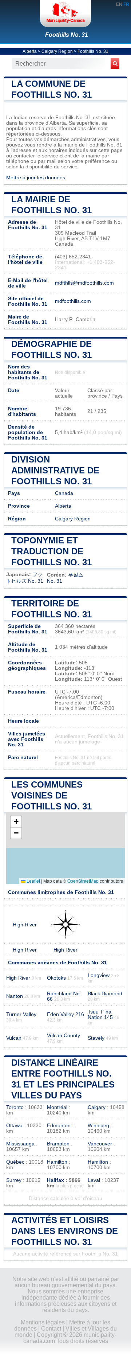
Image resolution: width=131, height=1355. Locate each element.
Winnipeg (98, 1125)
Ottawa (14, 1125)
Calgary (97, 1107)
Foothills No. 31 (66, 35)
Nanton (14, 996)
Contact (51, 1328)
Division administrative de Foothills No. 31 (55, 470)
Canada (64, 493)
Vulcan (13, 1038)
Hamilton (57, 1162)
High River (25, 925)
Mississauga (20, 1144)
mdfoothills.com (73, 301)
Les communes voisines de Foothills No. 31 (51, 795)
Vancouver (100, 1144)
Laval (94, 1180)
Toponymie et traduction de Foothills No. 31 (51, 551)
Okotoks (56, 978)
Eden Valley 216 (65, 1014)
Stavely (96, 1038)
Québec (15, 1162)
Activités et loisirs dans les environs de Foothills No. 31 (64, 1231)
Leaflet (32, 881)
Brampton (58, 1144)
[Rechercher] (115, 63)
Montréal (57, 1107)
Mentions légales (43, 1322)
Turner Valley (21, 1014)
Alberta (30, 51)
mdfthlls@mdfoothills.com (84, 283)
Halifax (55, 1180)
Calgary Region (57, 51)
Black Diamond (105, 993)
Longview (99, 975)
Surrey (13, 1180)
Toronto (15, 1107)
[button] (16, 822)
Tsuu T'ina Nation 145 (100, 1014)
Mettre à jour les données (35, 177)
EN (119, 4)
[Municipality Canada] (65, 13)
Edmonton (59, 1125)
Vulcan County (63, 1035)
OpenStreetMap (83, 881)
